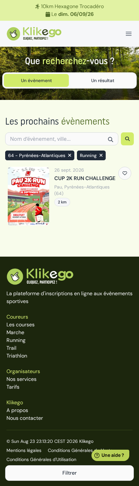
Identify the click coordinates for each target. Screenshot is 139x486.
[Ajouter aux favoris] (124, 173)
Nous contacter (24, 418)
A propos (17, 410)
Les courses (20, 324)
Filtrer (69, 472)
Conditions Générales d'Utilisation (41, 459)
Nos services (21, 379)
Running (16, 340)
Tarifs (12, 386)
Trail (11, 348)
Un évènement (36, 80)
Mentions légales (23, 450)
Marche (15, 332)
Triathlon (16, 355)
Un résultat (102, 80)
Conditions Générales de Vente (80, 450)
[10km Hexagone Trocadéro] (69, 10)
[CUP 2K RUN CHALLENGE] (69, 196)
